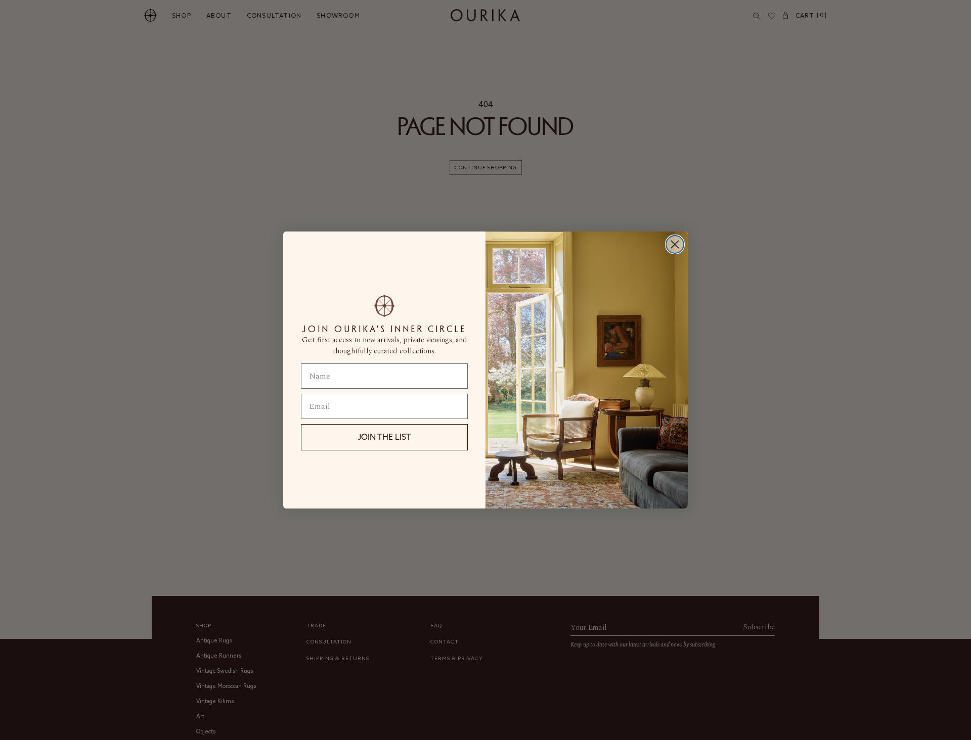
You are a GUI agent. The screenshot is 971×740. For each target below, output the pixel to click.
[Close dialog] (675, 244)
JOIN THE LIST (384, 437)
